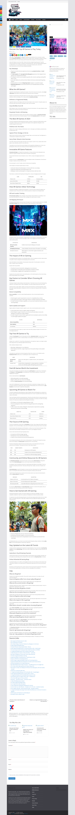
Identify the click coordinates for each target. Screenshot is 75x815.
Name (9, 759)
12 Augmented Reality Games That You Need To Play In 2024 (22, 651)
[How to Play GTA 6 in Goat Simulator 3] (53, 84)
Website (10, 769)
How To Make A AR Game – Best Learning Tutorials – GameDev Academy (24, 688)
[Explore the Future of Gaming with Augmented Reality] (28, 725)
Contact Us (34, 794)
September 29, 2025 (60, 78)
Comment (10, 745)
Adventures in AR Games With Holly (18, 670)
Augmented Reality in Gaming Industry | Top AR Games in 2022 (23, 657)
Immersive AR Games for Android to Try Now (41, 729)
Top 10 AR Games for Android (16, 642)
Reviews (32, 19)
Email (9, 764)
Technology (18, 46)
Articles (11, 46)
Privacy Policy (34, 798)
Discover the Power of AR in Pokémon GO (14, 729)
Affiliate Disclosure (35, 789)
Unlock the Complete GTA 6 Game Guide (61, 96)
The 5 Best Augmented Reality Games (18, 682)
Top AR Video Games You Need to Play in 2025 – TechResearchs (23, 676)
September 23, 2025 (60, 91)
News (13, 19)
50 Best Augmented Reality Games (17, 645)
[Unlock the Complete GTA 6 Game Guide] (53, 97)
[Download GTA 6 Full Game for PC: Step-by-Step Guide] (53, 90)
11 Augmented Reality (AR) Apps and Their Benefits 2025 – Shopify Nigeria (25, 672)
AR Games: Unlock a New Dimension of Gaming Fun (17, 700)
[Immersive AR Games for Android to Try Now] (40, 725)
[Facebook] (10, 55)
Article (33, 792)
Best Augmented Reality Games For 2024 (19, 641)
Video (33, 807)
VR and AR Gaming (28, 46)
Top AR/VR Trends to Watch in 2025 (17, 694)
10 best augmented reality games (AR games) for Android (22, 685)
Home (33, 796)
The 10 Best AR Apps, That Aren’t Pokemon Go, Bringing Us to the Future (25, 644)
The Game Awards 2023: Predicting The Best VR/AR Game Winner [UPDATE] (25, 649)
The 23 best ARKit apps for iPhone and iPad (19, 678)
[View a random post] (65, 19)
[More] (27, 55)
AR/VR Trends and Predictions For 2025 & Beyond (20, 692)
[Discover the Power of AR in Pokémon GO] (12, 725)
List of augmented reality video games (18, 683)
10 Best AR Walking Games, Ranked (17, 681)
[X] (12, 55)
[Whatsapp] (18, 55)
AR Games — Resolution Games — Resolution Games (21, 679)
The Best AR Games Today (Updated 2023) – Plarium (21, 646)
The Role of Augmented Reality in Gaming (19, 655)
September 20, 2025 (60, 98)
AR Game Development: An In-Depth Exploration (20, 663)
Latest (16, 19)
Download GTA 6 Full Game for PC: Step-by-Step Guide (61, 90)
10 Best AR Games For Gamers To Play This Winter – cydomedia (23, 652)
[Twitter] (25, 55)
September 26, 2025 (60, 84)
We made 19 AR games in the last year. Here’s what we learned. (23, 654)
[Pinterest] (16, 55)
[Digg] (22, 55)
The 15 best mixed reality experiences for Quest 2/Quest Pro (22, 666)
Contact (44, 19)
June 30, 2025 (56, 66)
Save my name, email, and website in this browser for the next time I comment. (25, 775)
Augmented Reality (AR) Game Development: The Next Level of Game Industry (26, 661)
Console (55, 56)
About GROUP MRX (35, 787)
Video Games (23, 46)
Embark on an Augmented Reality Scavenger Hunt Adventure (38, 700)
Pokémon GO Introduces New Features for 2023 (56, 63)
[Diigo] (20, 55)
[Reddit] (14, 55)
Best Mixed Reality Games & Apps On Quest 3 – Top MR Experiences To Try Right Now (27, 664)
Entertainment (27, 19)
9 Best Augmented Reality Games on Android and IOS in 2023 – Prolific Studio (26, 648)
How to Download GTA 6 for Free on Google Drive (61, 76)
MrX (52, 66)
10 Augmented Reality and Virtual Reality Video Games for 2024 (23, 675)
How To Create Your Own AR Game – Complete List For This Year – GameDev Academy (27, 686)
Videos (20, 19)
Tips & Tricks (38, 19)
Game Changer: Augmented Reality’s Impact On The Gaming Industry (24, 660)
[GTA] (9, 19)
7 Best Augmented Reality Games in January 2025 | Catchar (22, 673)
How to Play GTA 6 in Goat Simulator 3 (60, 83)
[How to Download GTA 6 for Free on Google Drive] (53, 77)
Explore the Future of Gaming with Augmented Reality (28, 731)
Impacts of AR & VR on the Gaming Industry (19, 658)
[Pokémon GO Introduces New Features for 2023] (58, 46)
